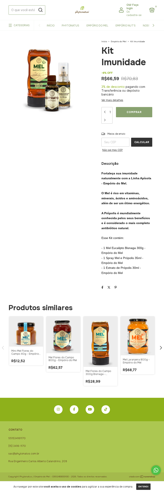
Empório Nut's (126, 25)
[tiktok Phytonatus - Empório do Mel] (105, 409)
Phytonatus (70, 25)
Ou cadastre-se (133, 13)
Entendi (143, 486)
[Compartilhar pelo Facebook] (102, 287)
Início (50, 25)
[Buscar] (40, 10)
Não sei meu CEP (112, 150)
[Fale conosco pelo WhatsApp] (156, 470)
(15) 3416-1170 (17, 446)
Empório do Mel (97, 25)
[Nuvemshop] (142, 477)
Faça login (132, 6)
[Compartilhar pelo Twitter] (108, 287)
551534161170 (17, 438)
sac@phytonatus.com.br (23, 453)
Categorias (22, 25)
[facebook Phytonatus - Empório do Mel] (74, 409)
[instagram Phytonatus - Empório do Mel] (58, 409)
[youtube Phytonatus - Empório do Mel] (90, 409)
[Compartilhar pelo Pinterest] (115, 287)
